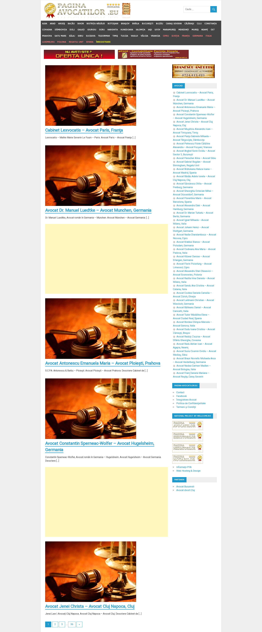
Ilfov (157, 29)
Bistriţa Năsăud (96, 23)
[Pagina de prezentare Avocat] (79, 58)
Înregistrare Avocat (186, 399)
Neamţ (204, 29)
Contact (180, 392)
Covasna (47, 29)
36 (72, 624)
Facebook (181, 396)
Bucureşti (147, 23)
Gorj (102, 29)
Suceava (90, 35)
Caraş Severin (174, 23)
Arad (52, 23)
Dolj (72, 29)
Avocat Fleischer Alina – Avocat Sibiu (196, 158)
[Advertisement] (106, 259)
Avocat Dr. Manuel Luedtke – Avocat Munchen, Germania (98, 210)
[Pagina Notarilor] (187, 462)
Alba (44, 23)
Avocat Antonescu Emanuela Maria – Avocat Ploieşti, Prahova (102, 363)
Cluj (199, 23)
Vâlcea (144, 35)
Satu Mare (60, 35)
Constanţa (210, 23)
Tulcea (124, 35)
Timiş (115, 35)
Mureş (195, 29)
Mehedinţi (183, 29)
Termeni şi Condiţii (186, 407)
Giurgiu (91, 29)
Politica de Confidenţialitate (191, 403)
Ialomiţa (140, 29)
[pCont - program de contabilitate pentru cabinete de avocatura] (153, 58)
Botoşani (113, 23)
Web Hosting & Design (188, 470)
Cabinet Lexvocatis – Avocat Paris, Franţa (84, 130)
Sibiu (80, 35)
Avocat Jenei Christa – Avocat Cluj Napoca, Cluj (89, 606)
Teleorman (104, 35)
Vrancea (155, 35)
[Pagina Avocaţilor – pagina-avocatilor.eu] (87, 17)
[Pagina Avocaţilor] (187, 431)
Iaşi (150, 29)
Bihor (80, 23)
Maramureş (169, 29)
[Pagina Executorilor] (187, 442)
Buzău (159, 23)
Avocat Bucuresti (185, 486)
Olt (213, 29)
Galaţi (81, 29)
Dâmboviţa (61, 29)
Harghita (112, 29)
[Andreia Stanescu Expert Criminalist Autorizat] (193, 77)
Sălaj (72, 35)
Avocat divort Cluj (185, 490)
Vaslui (134, 35)
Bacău (71, 23)
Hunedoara (127, 29)
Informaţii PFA (183, 467)
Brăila (135, 23)
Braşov (125, 23)
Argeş (61, 23)
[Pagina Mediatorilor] (187, 453)
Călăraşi (189, 23)
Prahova (47, 35)
